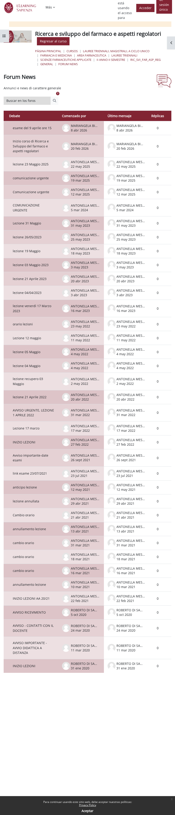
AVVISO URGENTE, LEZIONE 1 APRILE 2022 (33, 412)
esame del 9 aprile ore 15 (32, 128)
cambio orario (23, 543)
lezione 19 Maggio (26, 251)
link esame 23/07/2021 (30, 473)
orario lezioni (23, 324)
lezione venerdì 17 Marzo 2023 (32, 308)
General (46, 64)
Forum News (68, 64)
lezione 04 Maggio (26, 366)
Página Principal (48, 51)
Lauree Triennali (124, 55)
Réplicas (157, 116)
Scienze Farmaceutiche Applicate (65, 60)
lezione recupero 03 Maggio (28, 381)
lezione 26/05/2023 (27, 237)
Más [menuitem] (49, 7)
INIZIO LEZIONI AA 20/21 (31, 598)
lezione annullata (26, 501)
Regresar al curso (53, 41)
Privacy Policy (87, 805)
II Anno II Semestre (111, 60)
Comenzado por (74, 116)
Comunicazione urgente (31, 192)
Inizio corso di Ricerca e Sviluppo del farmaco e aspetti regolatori (31, 146)
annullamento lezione (29, 529)
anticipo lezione (25, 487)
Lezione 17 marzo (26, 428)
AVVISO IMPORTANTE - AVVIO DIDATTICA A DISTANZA (30, 648)
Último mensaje (119, 116)
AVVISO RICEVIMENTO (29, 612)
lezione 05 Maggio (26, 352)
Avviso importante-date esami (30, 458)
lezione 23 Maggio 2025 (31, 164)
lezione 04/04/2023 (27, 293)
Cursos (72, 51)
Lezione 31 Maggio (27, 223)
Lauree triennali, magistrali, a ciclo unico (116, 51)
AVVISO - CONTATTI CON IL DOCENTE (33, 628)
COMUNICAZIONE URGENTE (26, 207)
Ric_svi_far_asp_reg (145, 60)
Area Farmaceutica (91, 55)
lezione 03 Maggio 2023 (31, 265)
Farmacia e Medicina (56, 55)
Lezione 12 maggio (27, 338)
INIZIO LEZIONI (24, 442)
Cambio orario (23, 515)
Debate (14, 116)
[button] (57, 93)
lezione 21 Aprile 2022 (29, 397)
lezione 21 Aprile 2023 (29, 279)
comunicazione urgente (31, 178)
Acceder (145, 8)
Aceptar (87, 811)
